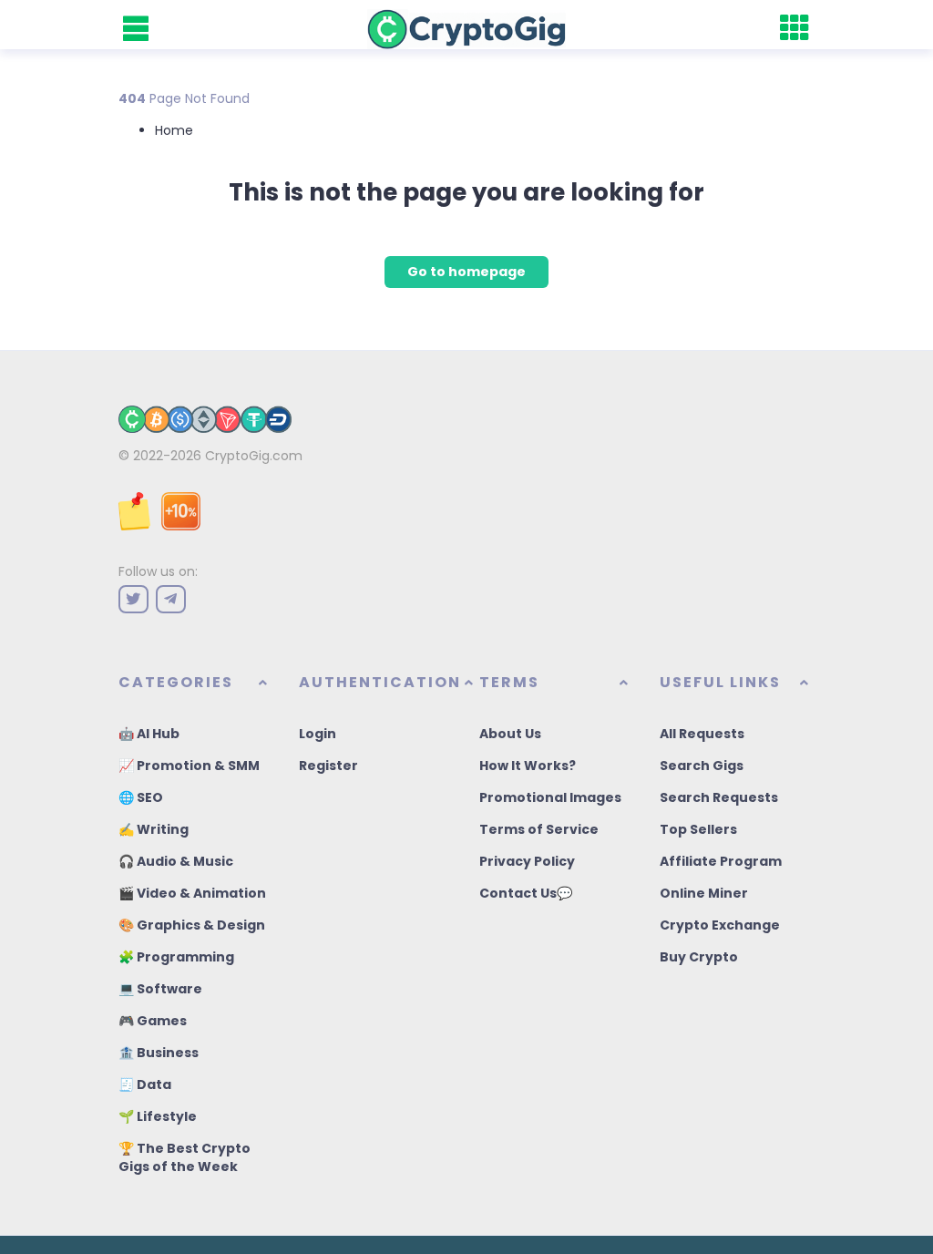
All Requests (702, 734)
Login (317, 734)
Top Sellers (698, 829)
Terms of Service (539, 829)
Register (328, 765)
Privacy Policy (527, 861)
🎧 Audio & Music (175, 861)
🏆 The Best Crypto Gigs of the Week (184, 1157)
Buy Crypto (699, 957)
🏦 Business (158, 1052)
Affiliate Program (721, 861)
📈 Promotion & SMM (189, 765)
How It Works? (527, 765)
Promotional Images (550, 797)
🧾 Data (144, 1084)
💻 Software (160, 989)
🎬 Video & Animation (192, 893)
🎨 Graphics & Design (191, 925)
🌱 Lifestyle (157, 1116)
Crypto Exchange (720, 925)
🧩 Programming (176, 957)
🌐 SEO (140, 797)
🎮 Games (152, 1021)
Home (174, 130)
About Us (510, 734)
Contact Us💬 (525, 893)
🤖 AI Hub (148, 734)
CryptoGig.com (253, 456)
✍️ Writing (153, 829)
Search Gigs (701, 765)
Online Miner (704, 893)
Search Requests (719, 797)
